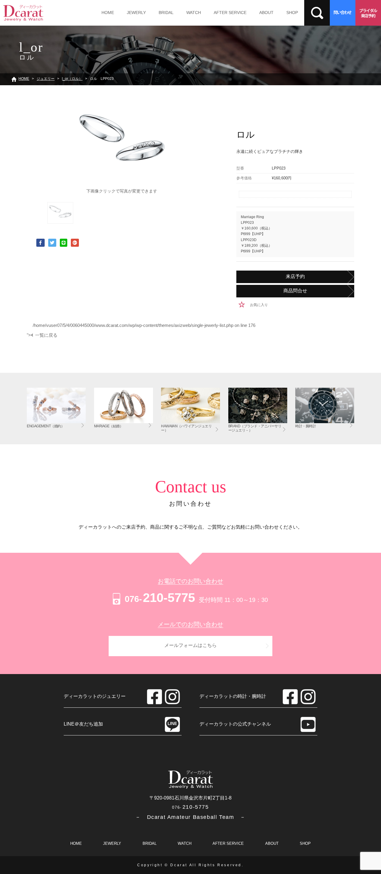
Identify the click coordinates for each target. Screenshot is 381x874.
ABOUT (266, 12)
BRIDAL (166, 12)
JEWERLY (136, 12)
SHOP (292, 12)
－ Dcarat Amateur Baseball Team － (190, 817)
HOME (108, 12)
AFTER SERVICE (230, 12)
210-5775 (160, 598)
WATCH (193, 12)
